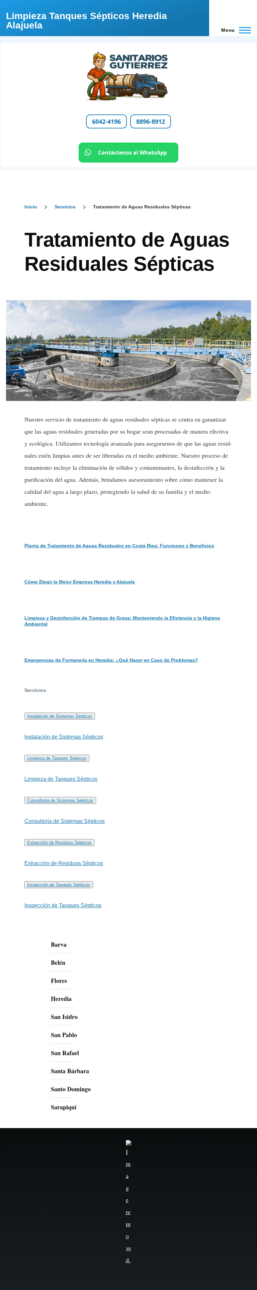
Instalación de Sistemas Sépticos (59, 716)
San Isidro (64, 1016)
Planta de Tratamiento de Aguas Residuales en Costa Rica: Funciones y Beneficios (119, 545)
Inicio (30, 206)
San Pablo (64, 1034)
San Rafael (65, 1052)
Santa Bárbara (70, 1071)
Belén (58, 962)
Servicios (65, 206)
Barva (59, 944)
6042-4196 (106, 121)
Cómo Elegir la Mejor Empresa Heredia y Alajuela (79, 581)
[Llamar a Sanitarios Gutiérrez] (128, 76)
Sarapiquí (63, 1107)
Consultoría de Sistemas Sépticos (60, 800)
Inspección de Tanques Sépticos (58, 884)
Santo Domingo (71, 1089)
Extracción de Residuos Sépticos (59, 842)
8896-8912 (150, 121)
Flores (59, 980)
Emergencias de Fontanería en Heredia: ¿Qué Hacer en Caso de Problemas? (111, 660)
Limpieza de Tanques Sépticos (57, 758)
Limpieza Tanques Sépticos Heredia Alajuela (86, 20)
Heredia (61, 998)
